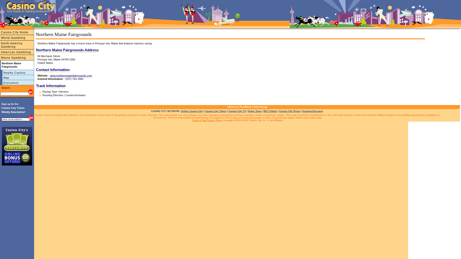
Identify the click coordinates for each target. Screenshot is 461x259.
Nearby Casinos (14, 72)
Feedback (245, 107)
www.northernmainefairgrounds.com (71, 75)
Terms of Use (199, 120)
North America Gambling (12, 45)
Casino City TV (237, 111)
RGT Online (270, 111)
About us (232, 107)
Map (6, 77)
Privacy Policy (214, 120)
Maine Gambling (13, 57)
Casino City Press (289, 111)
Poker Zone (254, 111)
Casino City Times (215, 111)
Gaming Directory (313, 111)
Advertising (260, 107)
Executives (11, 82)
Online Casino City (192, 111)
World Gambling (13, 38)
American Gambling (16, 52)
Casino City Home (15, 32)
